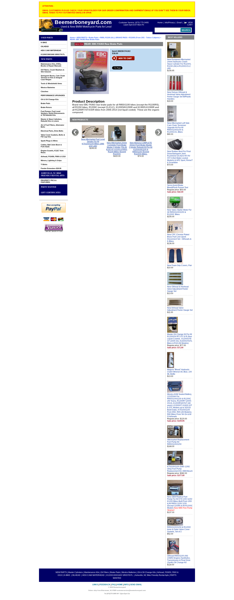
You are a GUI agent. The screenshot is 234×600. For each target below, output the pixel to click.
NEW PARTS (46, 59)
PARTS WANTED (48, 187)
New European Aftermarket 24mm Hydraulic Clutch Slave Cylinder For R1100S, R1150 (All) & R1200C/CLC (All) (179, 63)
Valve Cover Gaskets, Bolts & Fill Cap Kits (53, 136)
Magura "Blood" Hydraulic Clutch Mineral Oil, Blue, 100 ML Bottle (179, 371)
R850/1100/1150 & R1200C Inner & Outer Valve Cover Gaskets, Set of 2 (179, 529)
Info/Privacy (170, 22)
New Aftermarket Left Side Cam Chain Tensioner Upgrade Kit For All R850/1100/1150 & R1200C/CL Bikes (178, 127)
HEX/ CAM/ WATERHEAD (51, 50)
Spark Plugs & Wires (49, 141)
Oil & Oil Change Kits (50, 99)
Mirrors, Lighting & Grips (51, 160)
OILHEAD (45, 46)
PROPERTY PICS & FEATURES (49, 181)
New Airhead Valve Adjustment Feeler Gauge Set (180, 309)
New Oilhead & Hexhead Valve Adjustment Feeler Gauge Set (178, 289)
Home (160, 22)
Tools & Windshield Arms (51, 83)
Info (126, 584)
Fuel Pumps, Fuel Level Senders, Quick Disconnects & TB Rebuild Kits (52, 113)
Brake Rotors (46, 107)
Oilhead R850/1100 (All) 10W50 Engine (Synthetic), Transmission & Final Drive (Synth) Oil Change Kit (178, 559)
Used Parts (47, 38)
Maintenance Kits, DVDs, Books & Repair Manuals (51, 65)
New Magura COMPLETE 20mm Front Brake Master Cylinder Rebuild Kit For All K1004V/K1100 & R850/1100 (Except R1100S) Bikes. (140, 148)
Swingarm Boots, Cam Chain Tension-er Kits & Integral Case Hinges (53, 77)
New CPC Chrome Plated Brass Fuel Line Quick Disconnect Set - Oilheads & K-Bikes (179, 237)
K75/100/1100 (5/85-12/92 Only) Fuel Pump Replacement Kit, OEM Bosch (180, 468)
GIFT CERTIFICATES (50, 192)
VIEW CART (190, 23)
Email (179, 22)
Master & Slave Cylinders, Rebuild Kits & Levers (51, 120)
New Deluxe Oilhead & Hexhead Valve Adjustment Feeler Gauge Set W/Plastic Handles (179, 95)
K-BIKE (44, 42)
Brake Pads (45, 103)
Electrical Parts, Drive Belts (52, 131)
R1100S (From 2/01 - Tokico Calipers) (144, 37)
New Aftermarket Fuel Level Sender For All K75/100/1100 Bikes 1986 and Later (93, 142)
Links (95, 584)
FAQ (114, 584)
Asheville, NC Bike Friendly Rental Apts (52, 174)
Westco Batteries (48, 87)
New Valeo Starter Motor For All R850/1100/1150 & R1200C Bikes (179, 212)
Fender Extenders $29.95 (51, 168)
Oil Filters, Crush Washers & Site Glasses (52, 71)
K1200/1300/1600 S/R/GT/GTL (53, 54)
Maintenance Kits (91, 572)
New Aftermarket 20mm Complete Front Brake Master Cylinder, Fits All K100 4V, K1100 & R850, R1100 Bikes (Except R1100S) (117, 148)
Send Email (136, 584)
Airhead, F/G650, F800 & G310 (53, 156)
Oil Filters (105, 572)
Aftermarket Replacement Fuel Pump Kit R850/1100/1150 (178, 442)
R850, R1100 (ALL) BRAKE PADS (113, 37)
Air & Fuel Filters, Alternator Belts (52, 126)
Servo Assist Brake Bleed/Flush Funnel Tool (177, 186)
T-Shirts (44, 164)
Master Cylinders (75, 572)
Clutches (44, 91)
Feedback (104, 584)
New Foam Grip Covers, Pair (179, 265)
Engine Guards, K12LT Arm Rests (52, 151)
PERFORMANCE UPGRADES (53, 95)
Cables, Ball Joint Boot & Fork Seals (51, 146)
